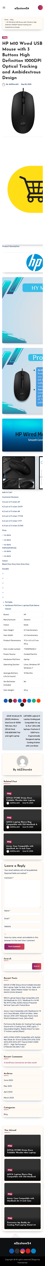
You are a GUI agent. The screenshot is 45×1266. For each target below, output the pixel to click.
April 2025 (8, 1092)
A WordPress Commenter (14, 1063)
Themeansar (22, 1263)
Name (7, 911)
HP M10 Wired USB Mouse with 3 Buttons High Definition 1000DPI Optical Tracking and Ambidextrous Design (22, 61)
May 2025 (8, 1086)
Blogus (35, 1260)
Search (7, 959)
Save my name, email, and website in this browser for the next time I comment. (21, 939)
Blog (5, 37)
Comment (9, 878)
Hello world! (32, 1063)
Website (7, 926)
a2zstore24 (22, 8)
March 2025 (9, 1098)
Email (7, 919)
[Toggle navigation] (4, 7)
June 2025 (8, 1080)
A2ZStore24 (13, 84)
